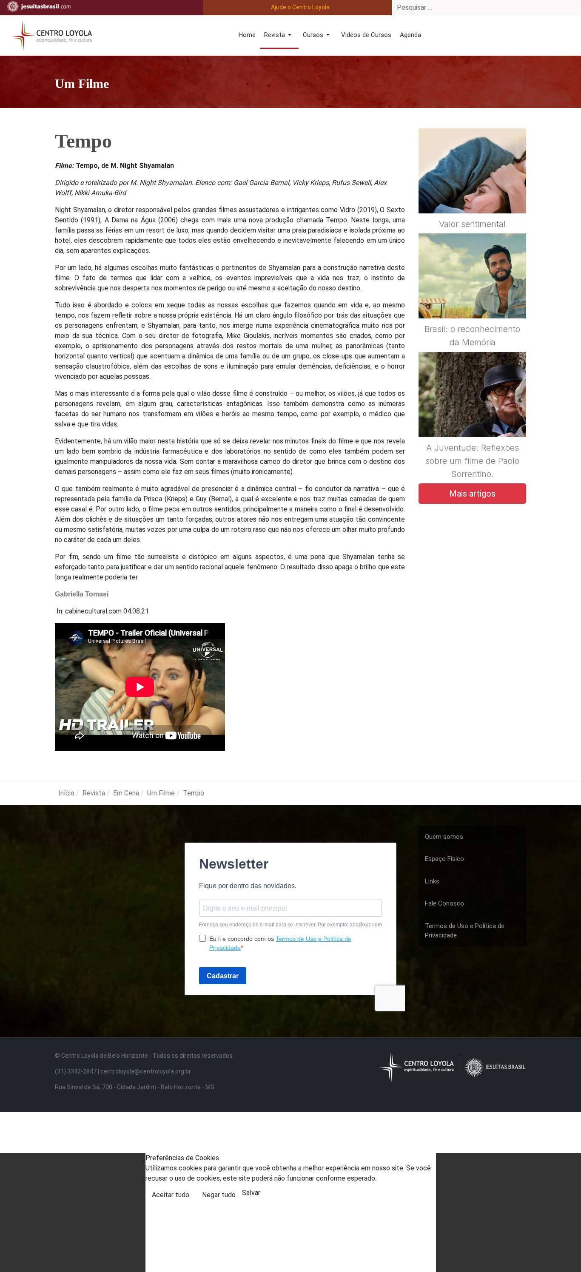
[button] (279, 35)
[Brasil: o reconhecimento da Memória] (472, 297)
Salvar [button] (251, 1193)
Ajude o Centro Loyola (300, 7)
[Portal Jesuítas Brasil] (39, 6)
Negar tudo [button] (219, 1195)
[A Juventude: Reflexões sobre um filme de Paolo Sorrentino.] (472, 415)
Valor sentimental (472, 224)
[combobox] (486, 7)
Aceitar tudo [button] (170, 1195)
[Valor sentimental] (472, 191)
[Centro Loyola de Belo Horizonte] (49, 35)
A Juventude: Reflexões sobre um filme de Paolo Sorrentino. (472, 461)
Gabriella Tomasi (81, 594)
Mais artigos (472, 493)
